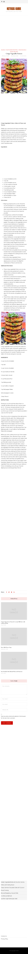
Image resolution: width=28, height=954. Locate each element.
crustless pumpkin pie (6, 896)
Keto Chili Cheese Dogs (6, 647)
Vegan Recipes (14, 51)
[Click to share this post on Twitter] (8, 592)
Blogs (3, 49)
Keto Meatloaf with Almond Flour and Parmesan (11, 671)
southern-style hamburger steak (9, 898)
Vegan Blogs (22, 49)
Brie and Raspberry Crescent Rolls (9, 893)
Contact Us (4, 936)
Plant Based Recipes (12, 49)
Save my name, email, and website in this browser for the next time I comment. (13, 717)
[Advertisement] (14, 34)
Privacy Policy (4, 939)
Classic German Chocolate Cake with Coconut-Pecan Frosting (13, 889)
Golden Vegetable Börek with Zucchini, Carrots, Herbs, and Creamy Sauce (13, 883)
